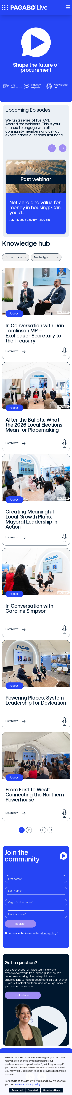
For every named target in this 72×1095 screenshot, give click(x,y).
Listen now (12, 351)
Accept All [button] (17, 1090)
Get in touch (22, 995)
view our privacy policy (28, 1084)
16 (43, 830)
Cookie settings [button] (51, 1090)
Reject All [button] (33, 1090)
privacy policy (48, 933)
